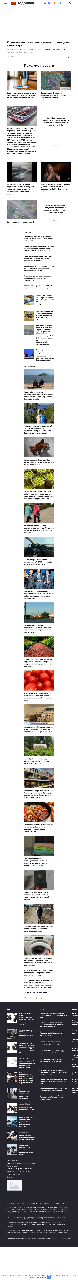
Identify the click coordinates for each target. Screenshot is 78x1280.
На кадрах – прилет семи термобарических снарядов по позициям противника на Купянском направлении (21, 187)
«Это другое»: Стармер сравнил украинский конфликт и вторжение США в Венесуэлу (55, 186)
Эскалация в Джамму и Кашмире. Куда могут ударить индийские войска (55, 95)
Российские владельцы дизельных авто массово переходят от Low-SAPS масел (27, 1135)
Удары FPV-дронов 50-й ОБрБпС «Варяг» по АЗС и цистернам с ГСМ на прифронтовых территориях (45, 301)
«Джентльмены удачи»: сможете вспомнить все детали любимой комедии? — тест (52, 1033)
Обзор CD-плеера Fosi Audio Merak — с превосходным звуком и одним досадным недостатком (39, 288)
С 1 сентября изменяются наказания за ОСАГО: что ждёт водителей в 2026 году (38, 562)
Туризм (10, 1177)
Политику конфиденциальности (24, 1212)
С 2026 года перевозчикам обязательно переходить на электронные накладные (25, 1093)
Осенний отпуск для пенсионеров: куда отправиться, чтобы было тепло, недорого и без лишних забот (39, 395)
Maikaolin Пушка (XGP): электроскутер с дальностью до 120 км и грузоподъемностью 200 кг (27, 1019)
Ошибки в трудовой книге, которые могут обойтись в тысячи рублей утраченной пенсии (36, 896)
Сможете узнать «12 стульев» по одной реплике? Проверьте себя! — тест (53, 1015)
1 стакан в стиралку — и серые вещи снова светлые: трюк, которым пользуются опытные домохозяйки (38, 961)
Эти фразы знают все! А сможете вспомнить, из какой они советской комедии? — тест (53, 1072)
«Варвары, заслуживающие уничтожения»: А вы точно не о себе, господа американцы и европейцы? (38, 594)
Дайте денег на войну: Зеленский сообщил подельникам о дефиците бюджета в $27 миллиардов (45, 355)
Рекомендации (13, 1166)
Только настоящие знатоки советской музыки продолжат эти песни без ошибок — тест (53, 1042)
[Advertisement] (39, 24)
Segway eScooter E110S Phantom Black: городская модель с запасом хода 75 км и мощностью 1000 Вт (27, 1048)
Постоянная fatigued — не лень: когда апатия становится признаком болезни (38, 929)
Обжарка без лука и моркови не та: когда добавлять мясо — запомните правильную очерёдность (38, 828)
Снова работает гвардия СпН (20, 222)
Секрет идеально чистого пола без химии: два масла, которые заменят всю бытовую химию (21, 95)
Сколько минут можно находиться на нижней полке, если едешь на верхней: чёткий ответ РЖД (38, 628)
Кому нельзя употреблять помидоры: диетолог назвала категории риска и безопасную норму (38, 696)
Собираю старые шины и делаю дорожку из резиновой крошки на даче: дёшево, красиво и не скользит (38, 662)
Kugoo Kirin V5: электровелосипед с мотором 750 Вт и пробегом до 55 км (27, 1106)
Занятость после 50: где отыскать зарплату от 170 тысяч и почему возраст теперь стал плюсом (39, 529)
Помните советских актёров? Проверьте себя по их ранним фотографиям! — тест (51, 1024)
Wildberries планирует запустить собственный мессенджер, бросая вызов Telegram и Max (56, 208)
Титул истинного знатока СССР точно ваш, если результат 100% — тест (53, 1052)
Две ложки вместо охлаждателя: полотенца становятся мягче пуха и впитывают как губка (35, 862)
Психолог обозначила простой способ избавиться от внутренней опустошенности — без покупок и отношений (38, 429)
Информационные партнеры (18, 1171)
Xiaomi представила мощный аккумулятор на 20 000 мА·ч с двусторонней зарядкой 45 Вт (56, 121)
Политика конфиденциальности (19, 1169)
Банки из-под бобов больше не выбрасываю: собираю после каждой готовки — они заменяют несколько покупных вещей (39, 495)
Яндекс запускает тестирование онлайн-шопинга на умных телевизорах (37, 278)
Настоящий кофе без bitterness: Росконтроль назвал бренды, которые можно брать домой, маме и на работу (38, 794)
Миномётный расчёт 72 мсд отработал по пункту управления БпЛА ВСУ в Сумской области (44, 316)
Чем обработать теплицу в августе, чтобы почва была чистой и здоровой (36, 761)
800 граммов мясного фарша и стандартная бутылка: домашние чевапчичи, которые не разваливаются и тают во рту (38, 983)
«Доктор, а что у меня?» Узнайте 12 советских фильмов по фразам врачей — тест (53, 1097)
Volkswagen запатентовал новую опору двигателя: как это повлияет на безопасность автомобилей (27, 1062)
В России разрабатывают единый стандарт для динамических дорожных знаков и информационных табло (26, 1078)
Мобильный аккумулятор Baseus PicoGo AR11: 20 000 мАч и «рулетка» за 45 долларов (38, 239)
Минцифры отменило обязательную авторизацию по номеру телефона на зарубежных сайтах (39, 268)
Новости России (13, 1174)
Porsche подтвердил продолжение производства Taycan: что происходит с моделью (27, 1121)
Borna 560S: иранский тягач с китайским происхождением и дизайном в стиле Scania (26, 1149)
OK (49, 1277)
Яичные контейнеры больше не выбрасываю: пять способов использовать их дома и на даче (39, 729)
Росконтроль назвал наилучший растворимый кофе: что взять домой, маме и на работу (39, 972)
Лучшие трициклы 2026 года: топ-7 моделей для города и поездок (26, 1032)
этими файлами (40, 1277)
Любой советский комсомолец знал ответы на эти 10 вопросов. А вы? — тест (53, 1081)
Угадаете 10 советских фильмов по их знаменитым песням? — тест (53, 1089)
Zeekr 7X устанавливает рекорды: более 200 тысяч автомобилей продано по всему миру (38, 258)
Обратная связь (13, 1160)
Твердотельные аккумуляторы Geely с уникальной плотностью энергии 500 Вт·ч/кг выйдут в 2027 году (39, 249)
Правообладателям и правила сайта (21, 1163)
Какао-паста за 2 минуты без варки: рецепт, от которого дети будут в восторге (39, 462)
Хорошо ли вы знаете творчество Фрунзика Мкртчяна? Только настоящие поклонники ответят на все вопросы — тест (53, 1062)
